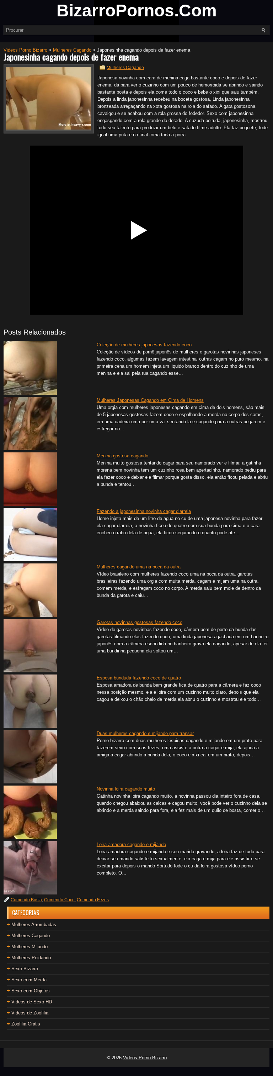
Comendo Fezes (93, 899)
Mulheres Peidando (31, 957)
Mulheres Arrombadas (33, 924)
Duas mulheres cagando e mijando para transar (145, 733)
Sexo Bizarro (24, 968)
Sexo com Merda (29, 979)
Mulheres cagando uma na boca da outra (139, 567)
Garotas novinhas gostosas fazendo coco (139, 622)
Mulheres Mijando (29, 946)
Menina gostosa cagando (122, 455)
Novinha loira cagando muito (126, 789)
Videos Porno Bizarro (145, 1057)
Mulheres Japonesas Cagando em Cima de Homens (150, 400)
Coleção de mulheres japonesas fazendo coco (144, 344)
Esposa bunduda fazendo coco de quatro (139, 678)
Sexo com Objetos (30, 990)
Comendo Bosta (26, 899)
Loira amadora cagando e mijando (131, 844)
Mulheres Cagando (125, 67)
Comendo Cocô (59, 899)
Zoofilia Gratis (25, 1024)
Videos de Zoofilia (29, 1012)
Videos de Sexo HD (31, 1001)
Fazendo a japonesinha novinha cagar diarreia (144, 511)
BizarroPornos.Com (137, 10)
